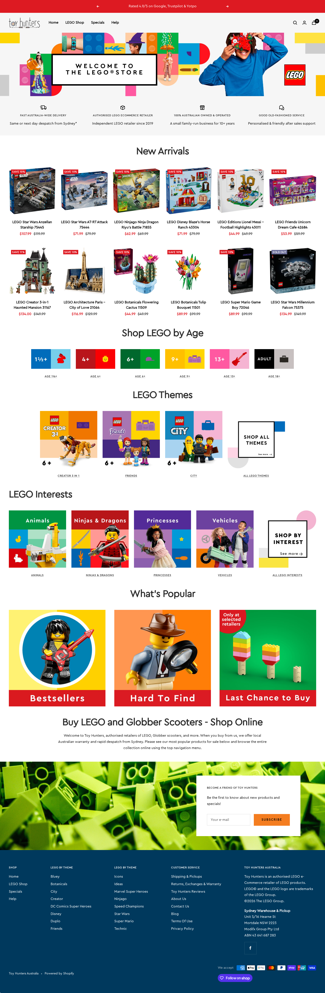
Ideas (118, 884)
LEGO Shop (74, 22)
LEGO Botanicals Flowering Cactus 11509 (137, 305)
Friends (131, 475)
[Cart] (314, 23)
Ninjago (120, 899)
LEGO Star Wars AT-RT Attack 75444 (84, 224)
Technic (120, 928)
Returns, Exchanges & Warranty (196, 884)
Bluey (55, 876)
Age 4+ (95, 376)
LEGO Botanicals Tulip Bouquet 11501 (188, 305)
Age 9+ (185, 376)
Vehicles (225, 575)
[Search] (295, 23)
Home (53, 22)
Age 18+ (274, 376)
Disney (56, 914)
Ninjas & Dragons (100, 575)
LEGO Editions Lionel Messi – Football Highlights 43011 (241, 224)
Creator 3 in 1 (69, 475)
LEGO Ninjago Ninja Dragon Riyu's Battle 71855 (136, 224)
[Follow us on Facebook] (250, 948)
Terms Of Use (182, 921)
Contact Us (180, 906)
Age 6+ (140, 376)
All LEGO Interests (287, 575)
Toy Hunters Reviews (188, 891)
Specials (97, 22)
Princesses (162, 575)
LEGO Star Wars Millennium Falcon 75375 (293, 305)
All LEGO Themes (256, 475)
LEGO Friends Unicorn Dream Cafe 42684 (293, 224)
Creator (57, 899)
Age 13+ (229, 376)
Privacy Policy (182, 928)
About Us (178, 899)
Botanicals (59, 884)
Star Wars (122, 914)
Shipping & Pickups (186, 876)
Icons (118, 876)
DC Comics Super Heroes (71, 906)
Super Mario (124, 921)
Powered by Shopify (59, 973)
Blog (175, 914)
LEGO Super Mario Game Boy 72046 (241, 305)
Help (115, 22)
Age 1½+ (51, 376)
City (193, 475)
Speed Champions (129, 906)
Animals (37, 575)
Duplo (55, 921)
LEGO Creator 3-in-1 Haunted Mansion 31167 (32, 305)
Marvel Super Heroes (131, 891)
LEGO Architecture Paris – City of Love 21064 (84, 305)
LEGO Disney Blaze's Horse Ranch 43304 (188, 224)
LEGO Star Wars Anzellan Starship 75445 (32, 224)
